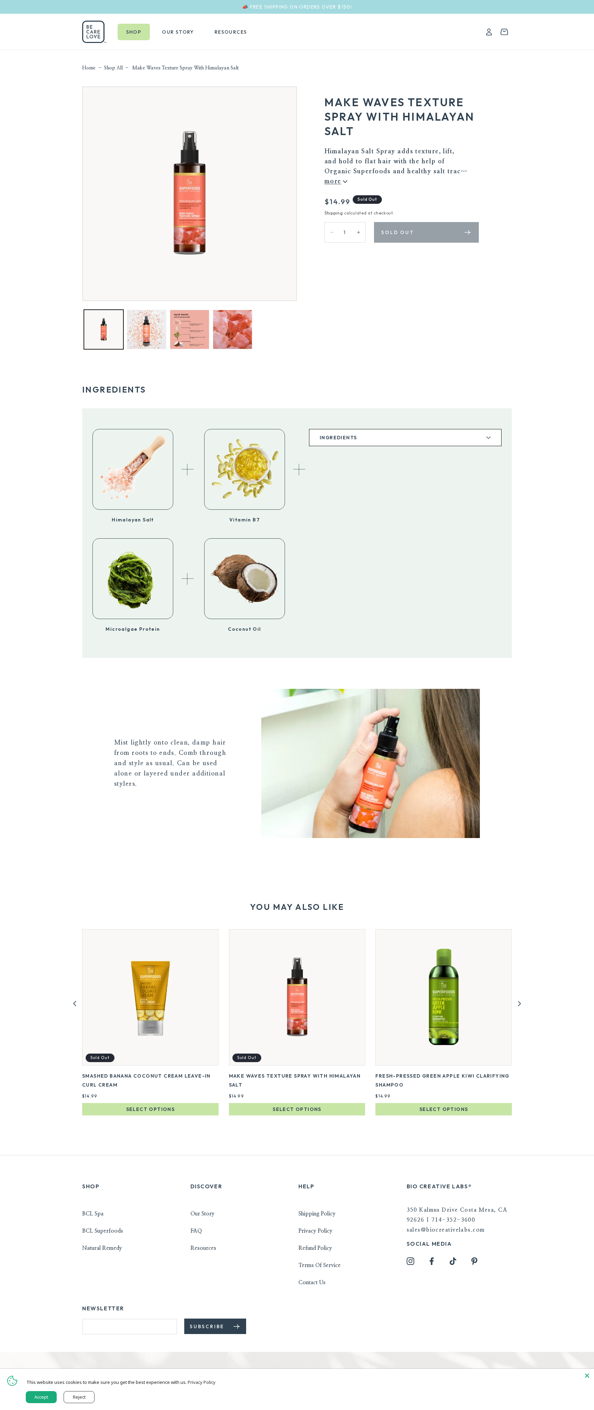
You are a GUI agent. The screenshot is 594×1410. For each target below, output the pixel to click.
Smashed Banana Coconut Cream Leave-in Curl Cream (146, 1080)
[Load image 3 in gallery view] (189, 329)
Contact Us (312, 1282)
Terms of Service (319, 1265)
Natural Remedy (102, 1248)
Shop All (113, 68)
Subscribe (208, 1326)
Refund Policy (315, 1248)
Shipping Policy (317, 1213)
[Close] (587, 1375)
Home (89, 68)
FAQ (196, 1231)
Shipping (333, 213)
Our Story (202, 1213)
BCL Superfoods (102, 1231)
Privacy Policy (315, 1231)
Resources (203, 1248)
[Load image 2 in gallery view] (146, 329)
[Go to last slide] (74, 1003)
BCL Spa (92, 1213)
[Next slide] (519, 1003)
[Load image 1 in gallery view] (103, 329)
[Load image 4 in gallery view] (232, 329)
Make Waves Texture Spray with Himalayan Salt (185, 68)
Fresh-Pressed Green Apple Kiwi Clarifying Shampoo (442, 1080)
